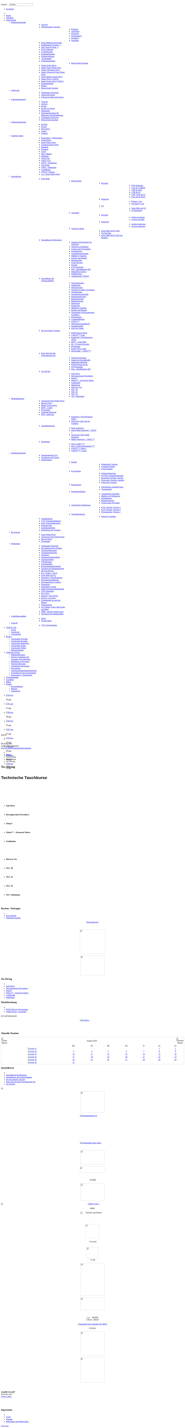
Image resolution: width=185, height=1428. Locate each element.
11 (92, 1054)
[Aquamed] (92, 1324)
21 (144, 1057)
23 (175, 1057)
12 (108, 1054)
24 (73, 1060)
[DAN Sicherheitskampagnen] (92, 1303)
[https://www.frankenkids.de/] (92, 1145)
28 (144, 1060)
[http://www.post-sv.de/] (92, 1169)
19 (108, 1057)
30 (175, 1060)
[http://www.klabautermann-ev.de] (92, 1127)
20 (126, 1057)
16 (175, 1054)
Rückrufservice (92, 922)
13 (126, 1054)
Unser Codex (6, 1396)
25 (92, 1060)
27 (126, 1060)
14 (144, 1054)
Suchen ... (5, 4)
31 (73, 1062)
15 (159, 1054)
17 (73, 1057)
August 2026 (92, 1041)
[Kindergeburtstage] (92, 1102)
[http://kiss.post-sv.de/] (92, 1157)
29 (159, 1060)
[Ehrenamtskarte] (92, 1370)
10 (73, 1054)
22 (159, 1057)
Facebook (10, 9)
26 (108, 1060)
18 (92, 1057)
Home (8, 755)
